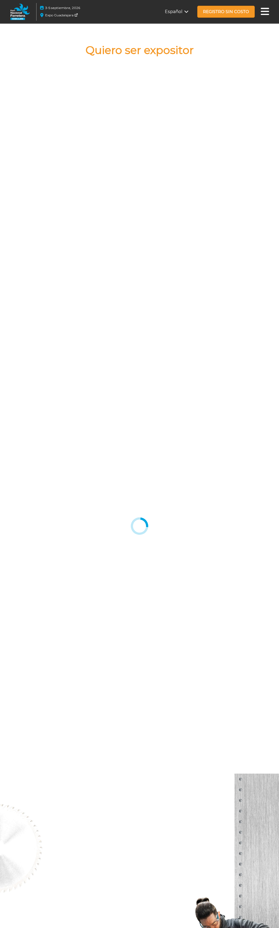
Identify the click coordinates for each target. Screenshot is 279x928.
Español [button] (174, 11)
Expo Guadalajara (59, 15)
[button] (226, 12)
